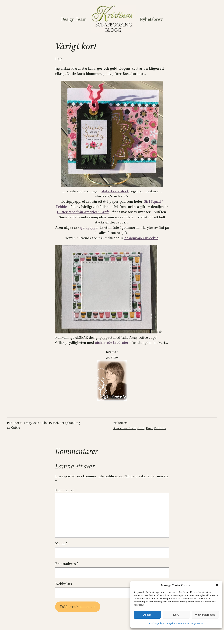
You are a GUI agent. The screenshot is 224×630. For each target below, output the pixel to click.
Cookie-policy (156, 623)
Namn (61, 543)
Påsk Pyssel (50, 423)
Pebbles (160, 428)
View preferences (205, 614)
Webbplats (63, 583)
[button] (217, 585)
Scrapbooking (70, 423)
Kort (149, 428)
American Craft (124, 428)
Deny (176, 614)
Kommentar (66, 490)
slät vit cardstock (115, 191)
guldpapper (89, 227)
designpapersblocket (141, 238)
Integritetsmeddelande (178, 623)
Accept (147, 614)
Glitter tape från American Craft (83, 211)
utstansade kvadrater (112, 342)
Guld (140, 428)
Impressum (197, 623)
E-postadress (66, 563)
